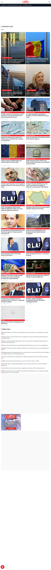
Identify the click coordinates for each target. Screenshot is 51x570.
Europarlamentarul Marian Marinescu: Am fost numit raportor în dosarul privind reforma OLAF (13, 232)
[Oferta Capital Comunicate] (25, 422)
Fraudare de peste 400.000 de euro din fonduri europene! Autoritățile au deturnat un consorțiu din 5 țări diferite (37, 185)
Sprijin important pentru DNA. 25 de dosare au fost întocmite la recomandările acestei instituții (38, 162)
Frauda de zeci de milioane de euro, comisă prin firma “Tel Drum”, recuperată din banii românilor (12, 300)
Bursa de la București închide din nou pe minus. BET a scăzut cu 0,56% (21, 361)
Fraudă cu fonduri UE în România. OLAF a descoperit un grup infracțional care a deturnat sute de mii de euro (12, 115)
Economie (29, 182)
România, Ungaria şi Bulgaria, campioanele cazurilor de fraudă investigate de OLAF (35, 300)
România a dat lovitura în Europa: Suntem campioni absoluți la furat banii (37, 207)
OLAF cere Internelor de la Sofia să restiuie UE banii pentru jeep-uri (38, 138)
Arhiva (3, 320)
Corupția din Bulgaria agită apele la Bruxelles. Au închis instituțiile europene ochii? (37, 115)
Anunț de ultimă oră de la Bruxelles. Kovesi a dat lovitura (11, 254)
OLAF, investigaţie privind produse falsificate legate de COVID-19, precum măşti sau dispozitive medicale (12, 208)
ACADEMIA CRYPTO (27, 5)
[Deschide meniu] (2, 2)
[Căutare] (49, 2)
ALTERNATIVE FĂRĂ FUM (12, 5)
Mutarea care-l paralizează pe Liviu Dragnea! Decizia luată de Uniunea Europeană (36, 232)
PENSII (20, 5)
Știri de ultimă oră (6, 112)
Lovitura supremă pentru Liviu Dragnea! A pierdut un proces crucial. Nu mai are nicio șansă (13, 185)
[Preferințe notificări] (2, 567)
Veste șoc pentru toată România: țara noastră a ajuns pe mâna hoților (11, 161)
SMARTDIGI (3, 5)
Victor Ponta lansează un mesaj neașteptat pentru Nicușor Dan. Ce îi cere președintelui (26, 345)
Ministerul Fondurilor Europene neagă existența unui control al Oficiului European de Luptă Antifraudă (11, 277)
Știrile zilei (6, 329)
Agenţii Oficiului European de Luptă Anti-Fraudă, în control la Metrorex (37, 276)
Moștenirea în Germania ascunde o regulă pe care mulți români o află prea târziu (24, 368)
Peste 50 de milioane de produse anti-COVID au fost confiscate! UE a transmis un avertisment (12, 139)
